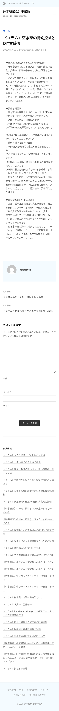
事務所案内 (32, 690)
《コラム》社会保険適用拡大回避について (24, 636)
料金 (21, 690)
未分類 (6, 31)
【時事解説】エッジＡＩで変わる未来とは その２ (28, 562)
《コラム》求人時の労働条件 (17, 604)
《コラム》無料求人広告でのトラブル (22, 548)
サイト (6, 406)
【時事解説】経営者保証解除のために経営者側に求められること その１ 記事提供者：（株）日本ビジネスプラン (28, 658)
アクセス (44, 690)
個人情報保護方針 (37, 695)
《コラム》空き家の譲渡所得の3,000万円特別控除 (28, 555)
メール (7, 392)
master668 (27, 50)
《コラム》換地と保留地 (15, 668)
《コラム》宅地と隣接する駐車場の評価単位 (25, 622)
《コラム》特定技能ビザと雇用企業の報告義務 (28, 310)
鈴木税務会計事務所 (16, 11)
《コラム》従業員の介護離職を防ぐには (23, 597)
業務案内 (12, 690)
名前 (6, 378)
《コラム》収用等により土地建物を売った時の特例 (28, 541)
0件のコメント (42, 50)
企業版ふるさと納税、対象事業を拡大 (23, 296)
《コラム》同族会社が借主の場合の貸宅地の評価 (27, 501)
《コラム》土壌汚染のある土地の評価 (22, 462)
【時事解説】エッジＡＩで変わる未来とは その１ (28, 569)
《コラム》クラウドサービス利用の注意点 (24, 455)
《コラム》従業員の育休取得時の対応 (22, 629)
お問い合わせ (20, 695)
